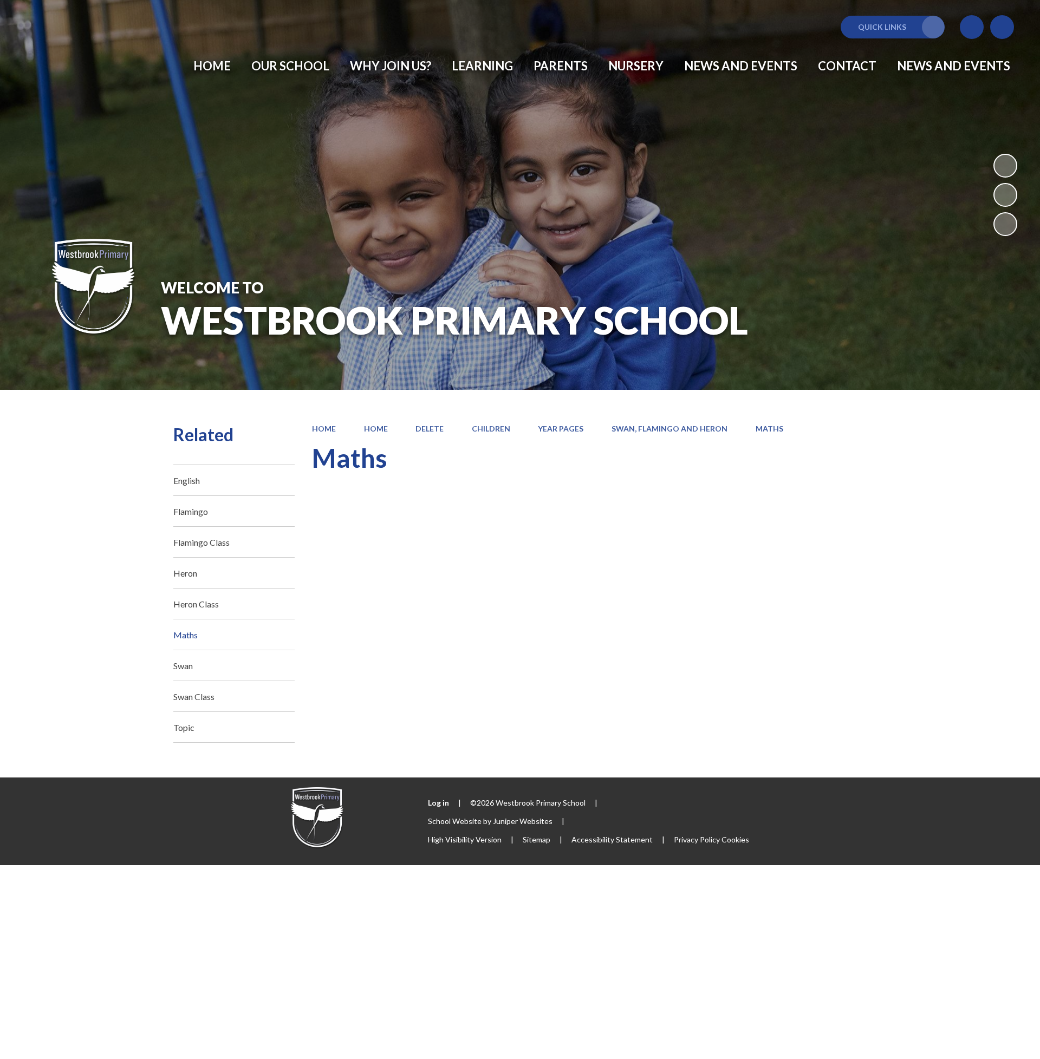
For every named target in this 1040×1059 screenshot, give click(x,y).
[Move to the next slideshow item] (1005, 224)
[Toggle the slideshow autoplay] (1005, 166)
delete (429, 428)
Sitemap (536, 839)
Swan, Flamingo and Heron (669, 428)
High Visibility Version (465, 839)
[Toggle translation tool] (972, 27)
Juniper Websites (522, 821)
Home (324, 428)
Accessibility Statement (612, 839)
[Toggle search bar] (1002, 27)
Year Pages (560, 428)
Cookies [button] (735, 839)
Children (491, 428)
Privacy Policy (697, 839)
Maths (769, 428)
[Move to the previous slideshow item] (1005, 195)
